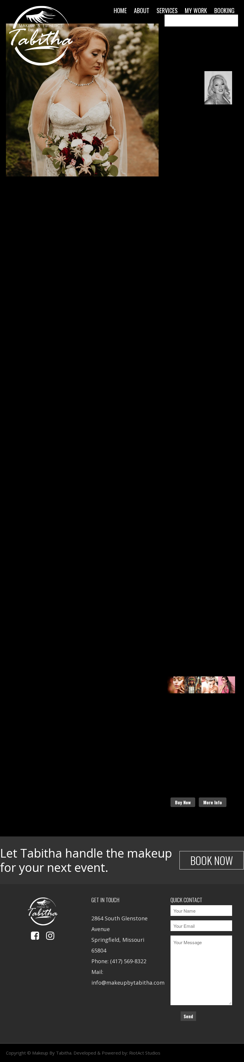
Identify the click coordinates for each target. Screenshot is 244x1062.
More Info (212, 802)
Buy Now (183, 802)
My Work (196, 10)
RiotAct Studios (144, 1053)
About (141, 10)
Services (167, 10)
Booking (224, 10)
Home (120, 10)
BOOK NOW (211, 860)
